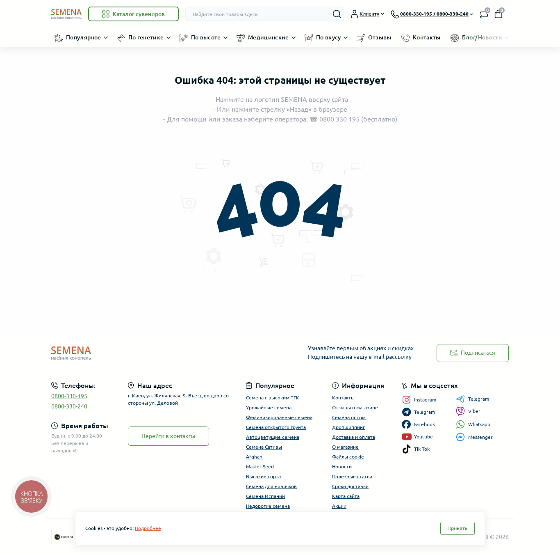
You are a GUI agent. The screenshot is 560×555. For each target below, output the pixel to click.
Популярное (83, 37)
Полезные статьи (352, 476)
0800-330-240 (69, 406)
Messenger (480, 437)
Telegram (478, 398)
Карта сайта (346, 496)
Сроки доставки (350, 486)
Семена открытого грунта (276, 427)
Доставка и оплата (353, 437)
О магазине (345, 447)
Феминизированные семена (279, 417)
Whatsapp (479, 424)
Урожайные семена (268, 407)
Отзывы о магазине (355, 407)
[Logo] (66, 14)
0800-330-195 (69, 396)
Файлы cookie (348, 456)
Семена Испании (265, 496)
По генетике (146, 37)
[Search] (337, 14)
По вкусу (328, 37)
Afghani (255, 456)
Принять (457, 528)
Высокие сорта (263, 476)
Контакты (427, 37)
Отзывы (380, 37)
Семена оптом (349, 417)
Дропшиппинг (348, 427)
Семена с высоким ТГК (272, 397)
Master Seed (260, 466)
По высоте (206, 37)
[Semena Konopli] (163, 353)
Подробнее (148, 528)
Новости (342, 466)
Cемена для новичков (271, 486)
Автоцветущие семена (272, 437)
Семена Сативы (264, 447)
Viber (474, 411)
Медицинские (268, 37)
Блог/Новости (482, 37)
